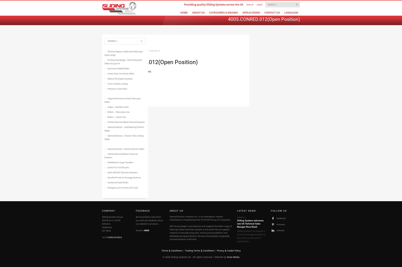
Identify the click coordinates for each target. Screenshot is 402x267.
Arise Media (233, 257)
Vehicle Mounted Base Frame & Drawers (126, 122)
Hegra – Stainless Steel (118, 107)
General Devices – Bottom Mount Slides (126, 148)
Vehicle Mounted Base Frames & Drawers (121, 156)
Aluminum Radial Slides (118, 68)
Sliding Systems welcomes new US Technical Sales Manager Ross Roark (250, 223)
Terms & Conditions (172, 250)
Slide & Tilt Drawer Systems (120, 78)
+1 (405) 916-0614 (114, 237)
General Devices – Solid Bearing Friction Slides (124, 129)
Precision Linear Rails (117, 88)
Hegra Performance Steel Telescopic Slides (122, 100)
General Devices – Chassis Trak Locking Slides (124, 137)
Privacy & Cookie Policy (229, 250)
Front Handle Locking (118, 83)
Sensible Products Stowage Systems (124, 177)
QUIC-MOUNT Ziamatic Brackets (122, 172)
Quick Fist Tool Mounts (118, 167)
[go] (296, 4)
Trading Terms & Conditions (199, 250)
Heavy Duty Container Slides (121, 73)
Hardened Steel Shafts (118, 182)
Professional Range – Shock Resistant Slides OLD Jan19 (123, 62)
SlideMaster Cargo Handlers (120, 162)
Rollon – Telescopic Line (119, 112)
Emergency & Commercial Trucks (123, 187)
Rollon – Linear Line (117, 117)
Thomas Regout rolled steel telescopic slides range (123, 53)
